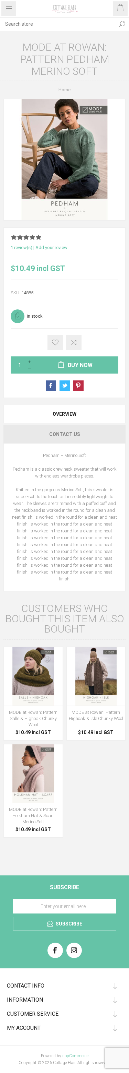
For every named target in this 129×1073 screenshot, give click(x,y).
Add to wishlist (55, 342)
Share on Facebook (51, 385)
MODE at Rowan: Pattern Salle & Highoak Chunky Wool (33, 718)
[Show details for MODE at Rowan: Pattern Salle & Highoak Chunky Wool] (33, 676)
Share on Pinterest (78, 385)
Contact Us (64, 434)
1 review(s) (21, 247)
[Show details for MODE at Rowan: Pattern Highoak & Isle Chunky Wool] (96, 676)
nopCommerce (75, 1055)
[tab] (64, 414)
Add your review (51, 247)
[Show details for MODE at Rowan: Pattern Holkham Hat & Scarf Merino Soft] (33, 773)
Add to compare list (74, 342)
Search (122, 24)
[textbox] (57, 24)
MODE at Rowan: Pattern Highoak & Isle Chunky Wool (96, 715)
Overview (64, 414)
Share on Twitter (65, 385)
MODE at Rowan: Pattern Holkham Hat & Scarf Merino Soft (33, 815)
